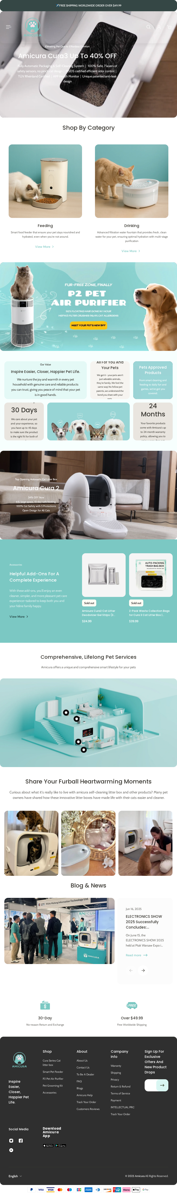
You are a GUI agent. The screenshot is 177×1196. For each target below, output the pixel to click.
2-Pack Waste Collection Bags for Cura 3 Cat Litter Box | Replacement (149, 613)
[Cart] (169, 27)
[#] (88, 64)
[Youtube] (11, 1150)
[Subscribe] (162, 1085)
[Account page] (159, 27)
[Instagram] (31, 843)
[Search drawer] (148, 27)
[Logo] (32, 27)
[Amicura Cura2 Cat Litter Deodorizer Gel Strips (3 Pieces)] (104, 575)
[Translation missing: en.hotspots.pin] (78, 742)
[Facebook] (20, 1140)
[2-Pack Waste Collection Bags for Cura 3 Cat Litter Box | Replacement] (151, 575)
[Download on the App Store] (48, 1145)
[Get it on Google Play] (60, 1145)
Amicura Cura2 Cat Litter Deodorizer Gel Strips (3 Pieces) (98, 613)
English (13, 1176)
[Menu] (7, 27)
